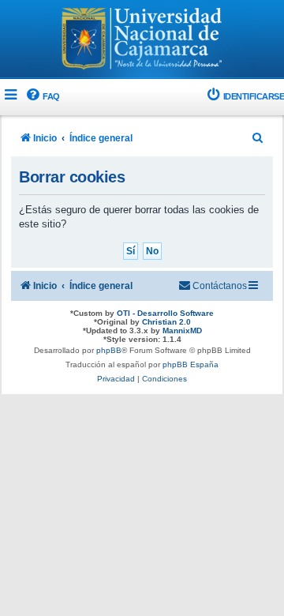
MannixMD (182, 330)
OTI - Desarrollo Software (165, 313)
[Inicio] (142, 40)
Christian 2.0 (166, 321)
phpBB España (191, 364)
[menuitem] (42, 96)
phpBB (108, 350)
